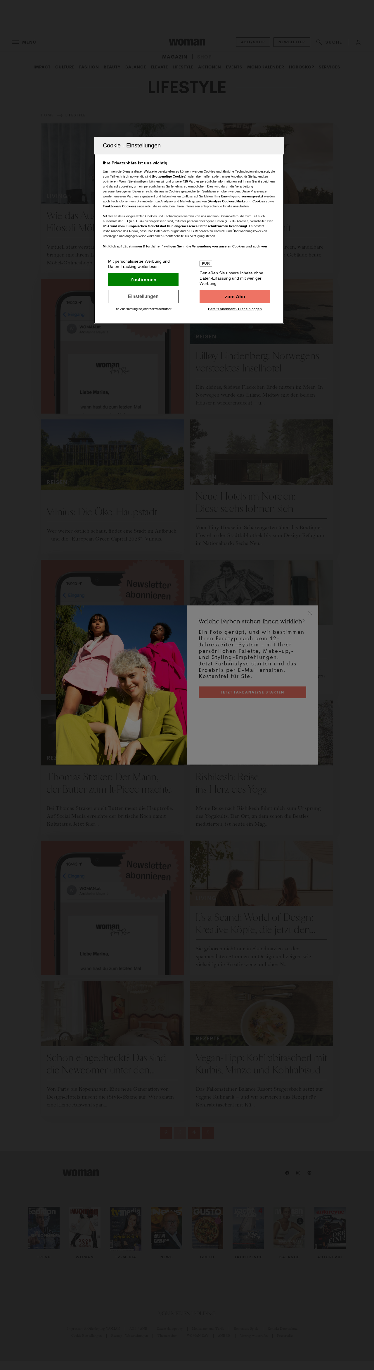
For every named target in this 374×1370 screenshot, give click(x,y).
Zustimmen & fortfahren (143, 279)
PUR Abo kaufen (235, 296)
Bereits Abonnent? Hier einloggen (235, 309)
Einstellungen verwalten (143, 296)
